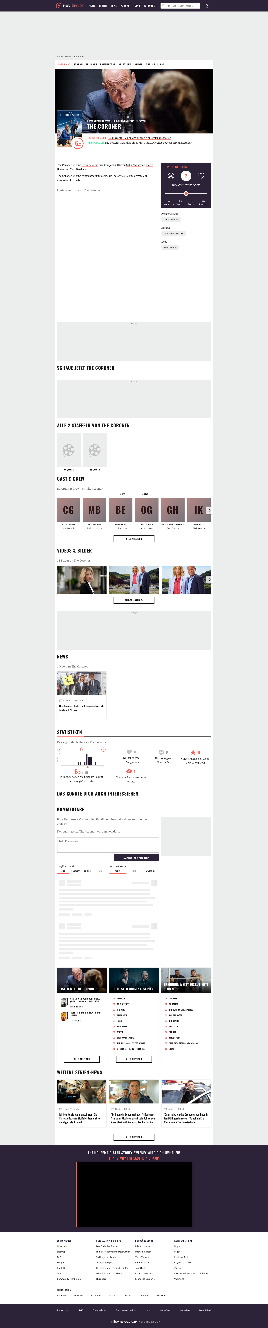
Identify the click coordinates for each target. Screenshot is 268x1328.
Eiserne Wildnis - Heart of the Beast (192, 1273)
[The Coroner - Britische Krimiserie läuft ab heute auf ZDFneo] (81, 683)
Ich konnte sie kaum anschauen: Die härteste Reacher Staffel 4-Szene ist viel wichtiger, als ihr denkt (80, 1118)
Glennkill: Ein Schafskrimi (109, 1273)
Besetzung (125, 64)
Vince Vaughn (142, 1257)
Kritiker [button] (88, 871)
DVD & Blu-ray (155, 64)
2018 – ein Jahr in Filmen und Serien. (85, 1014)
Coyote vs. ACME (182, 1262)
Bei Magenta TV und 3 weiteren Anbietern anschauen (139, 138)
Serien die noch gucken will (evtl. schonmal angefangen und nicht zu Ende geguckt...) (85, 1001)
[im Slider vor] (209, 510)
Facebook (62, 1295)
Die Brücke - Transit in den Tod (131, 1048)
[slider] (186, 193)
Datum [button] (118, 871)
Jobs (148, 1310)
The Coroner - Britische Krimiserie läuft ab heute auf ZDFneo (81, 708)
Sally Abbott (133, 165)
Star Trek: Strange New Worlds (183, 1043)
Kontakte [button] (75, 871)
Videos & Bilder (74, 550)
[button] (168, 202)
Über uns (62, 1246)
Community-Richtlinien (94, 819)
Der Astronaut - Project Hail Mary (113, 1267)
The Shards (174, 1020)
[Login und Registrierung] (207, 6)
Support (61, 1262)
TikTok (112, 1295)
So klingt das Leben (106, 1257)
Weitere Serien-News (79, 1072)
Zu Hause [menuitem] (149, 5)
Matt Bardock (78, 169)
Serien (68, 56)
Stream (78, 64)
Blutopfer (173, 1004)
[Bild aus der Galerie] (82, 580)
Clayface (178, 1267)
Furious (172, 1032)
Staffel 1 (69, 470)
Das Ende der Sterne (107, 1246)
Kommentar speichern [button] (136, 857)
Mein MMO (205, 1310)
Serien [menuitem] (103, 5)
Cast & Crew (70, 478)
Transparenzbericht (126, 1310)
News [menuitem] (114, 5)
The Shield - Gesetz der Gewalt (131, 1043)
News (62, 656)
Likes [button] (134, 871)
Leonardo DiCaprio (145, 1278)
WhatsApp (143, 1295)
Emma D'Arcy (142, 1262)
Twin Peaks (122, 1026)
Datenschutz (99, 1310)
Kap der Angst (175, 1015)
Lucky (171, 1048)
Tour (59, 1273)
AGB (81, 1310)
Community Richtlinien (69, 1278)
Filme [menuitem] (92, 5)
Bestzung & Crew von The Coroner (80, 488)
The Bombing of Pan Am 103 (181, 1009)
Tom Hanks (141, 1267)
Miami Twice (78, 1006)
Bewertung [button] (151, 871)
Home (60, 56)
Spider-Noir (174, 1037)
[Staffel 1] (69, 450)
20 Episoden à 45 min (173, 233)
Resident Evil (181, 1257)
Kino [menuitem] (137, 5)
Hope (177, 1246)
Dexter (120, 1032)
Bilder (138, 64)
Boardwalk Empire (125, 1037)
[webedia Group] (134, 1322)
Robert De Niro (143, 1273)
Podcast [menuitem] (126, 5)
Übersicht (64, 64)
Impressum (63, 1310)
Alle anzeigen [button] (134, 538)
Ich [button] (100, 871)
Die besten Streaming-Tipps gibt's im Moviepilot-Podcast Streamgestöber (148, 142)
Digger (177, 1251)
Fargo (119, 1020)
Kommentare (107, 64)
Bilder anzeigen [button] (134, 600)
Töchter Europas (104, 1262)
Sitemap (61, 1251)
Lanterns (173, 998)
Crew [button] (145, 494)
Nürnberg (101, 1278)
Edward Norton (143, 1246)
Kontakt (61, 1267)
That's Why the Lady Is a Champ (134, 1158)
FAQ (59, 1257)
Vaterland (179, 1278)
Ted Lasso (173, 1026)
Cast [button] (122, 494)
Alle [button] (63, 871)
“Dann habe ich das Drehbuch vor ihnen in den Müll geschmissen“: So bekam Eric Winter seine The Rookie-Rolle (186, 1118)
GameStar (165, 1310)
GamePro (185, 1310)
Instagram (95, 1295)
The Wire (121, 1009)
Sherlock (121, 998)
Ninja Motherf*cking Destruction (113, 1251)
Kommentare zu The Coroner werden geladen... (89, 831)
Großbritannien (171, 219)
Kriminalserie (170, 247)
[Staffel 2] (95, 450)
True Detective (124, 1004)
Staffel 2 (95, 470)
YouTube (78, 1295)
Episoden (91, 64)
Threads (127, 1295)
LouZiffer (77, 1020)
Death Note (122, 1015)
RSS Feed (161, 1295)
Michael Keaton (143, 1251)
